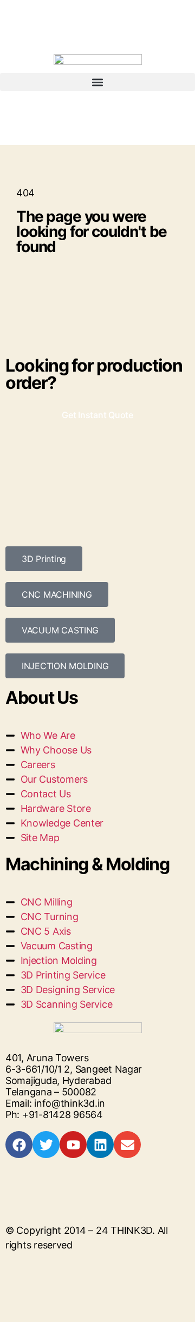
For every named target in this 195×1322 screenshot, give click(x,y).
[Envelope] (127, 1144)
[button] (97, 82)
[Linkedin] (100, 1144)
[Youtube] (73, 1144)
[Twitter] (46, 1144)
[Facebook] (18, 1144)
